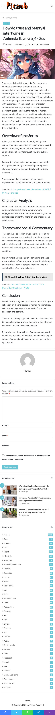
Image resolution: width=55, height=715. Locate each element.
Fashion (7, 569)
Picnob (14, 18)
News (6, 581)
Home (7, 18)
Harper (27, 370)
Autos (6, 641)
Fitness (7, 649)
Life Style (8, 556)
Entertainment (10, 598)
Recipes (7, 687)
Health (6, 552)
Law (5, 590)
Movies (7, 637)
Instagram (8, 560)
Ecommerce (9, 679)
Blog (5, 539)
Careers (7, 628)
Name (5, 426)
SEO (5, 615)
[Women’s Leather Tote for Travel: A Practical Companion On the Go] (9, 513)
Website (5, 446)
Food (6, 603)
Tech (6, 547)
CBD (6, 654)
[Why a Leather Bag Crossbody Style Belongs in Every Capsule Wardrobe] (9, 490)
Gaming (7, 611)
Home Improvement (12, 564)
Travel (6, 577)
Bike (5, 666)
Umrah (6, 662)
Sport (6, 594)
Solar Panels (9, 683)
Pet (5, 620)
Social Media (9, 645)
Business (7, 543)
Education (8, 573)
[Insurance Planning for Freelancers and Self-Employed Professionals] (9, 501)
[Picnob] (17, 6)
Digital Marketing (11, 675)
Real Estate (8, 586)
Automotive (9, 607)
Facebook (8, 658)
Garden (7, 671)
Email (5, 436)
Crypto (7, 624)
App (5, 632)
